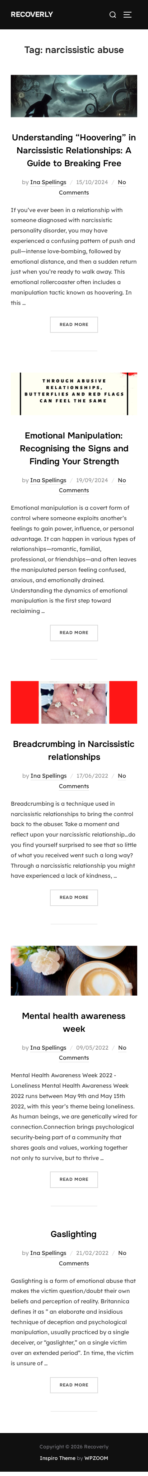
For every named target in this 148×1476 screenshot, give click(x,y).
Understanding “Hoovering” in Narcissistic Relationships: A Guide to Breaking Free (74, 150)
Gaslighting (74, 1234)
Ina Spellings (48, 182)
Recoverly (32, 14)
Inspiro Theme (57, 1458)
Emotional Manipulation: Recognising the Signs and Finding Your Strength (74, 448)
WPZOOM (96, 1458)
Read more (79, 324)
